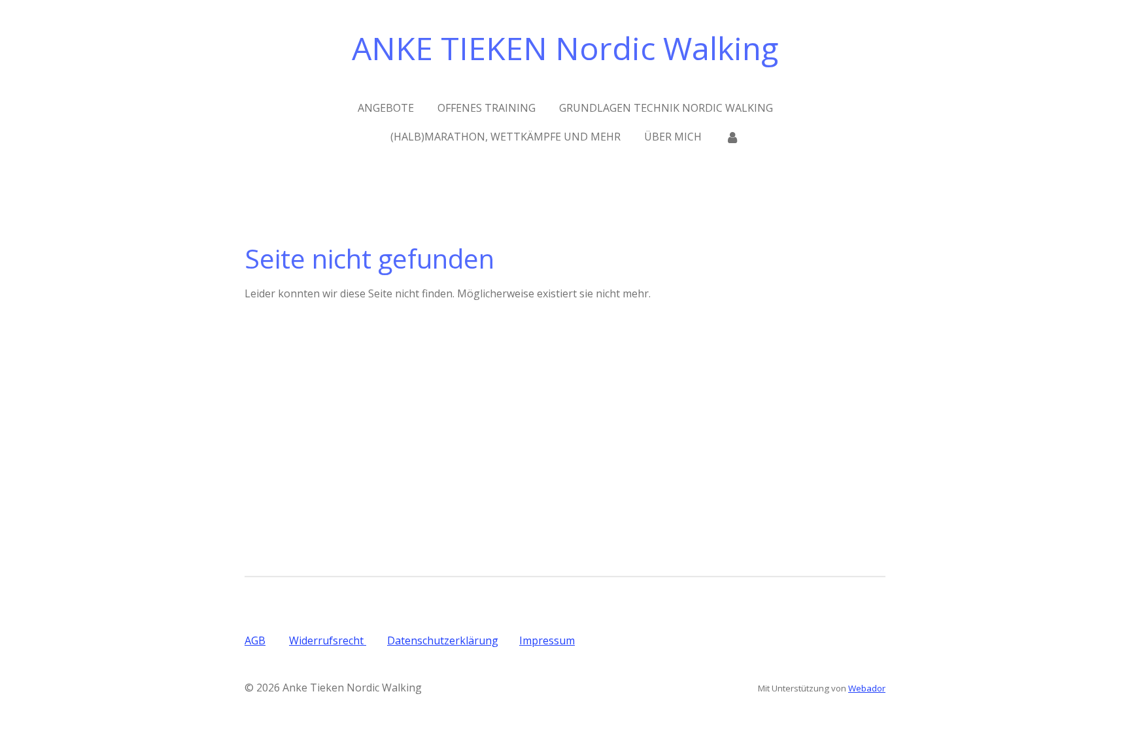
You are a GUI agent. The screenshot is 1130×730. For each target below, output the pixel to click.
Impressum (547, 640)
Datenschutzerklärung (442, 640)
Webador (866, 688)
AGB (255, 640)
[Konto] (732, 136)
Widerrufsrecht (327, 640)
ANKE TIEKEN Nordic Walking (565, 48)
